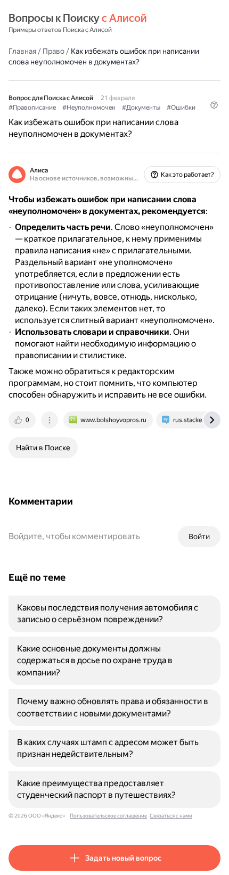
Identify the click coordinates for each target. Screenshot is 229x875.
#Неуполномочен (89, 107)
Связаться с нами (171, 816)
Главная (22, 51)
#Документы (141, 107)
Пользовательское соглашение (108, 816)
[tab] (23, 419)
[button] (214, 104)
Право (53, 51)
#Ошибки (181, 107)
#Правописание (32, 107)
